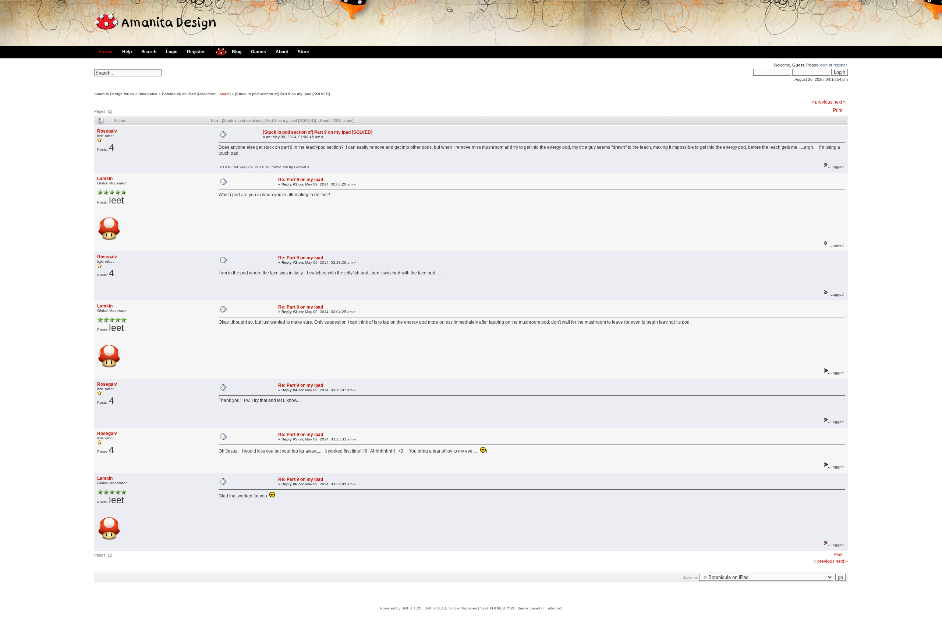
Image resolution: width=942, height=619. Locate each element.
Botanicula (147, 94)
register (840, 65)
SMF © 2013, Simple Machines (451, 608)
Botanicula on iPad (179, 94)
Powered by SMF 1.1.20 (400, 608)
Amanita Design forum (114, 94)
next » (839, 102)
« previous (821, 102)
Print (837, 110)
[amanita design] (218, 51)
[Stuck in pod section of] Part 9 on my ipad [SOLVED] (282, 94)
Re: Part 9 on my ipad (300, 179)
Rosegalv (107, 131)
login (823, 65)
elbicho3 (555, 608)
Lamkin (223, 94)
